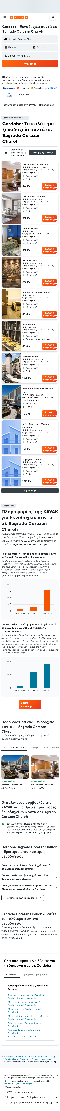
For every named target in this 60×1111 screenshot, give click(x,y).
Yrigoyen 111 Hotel (32, 459)
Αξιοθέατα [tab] (11, 974)
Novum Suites (30, 228)
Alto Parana (28, 324)
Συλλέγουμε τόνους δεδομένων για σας (26, 1097)
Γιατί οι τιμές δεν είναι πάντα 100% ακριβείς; (28, 1102)
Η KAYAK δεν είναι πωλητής (19, 1092)
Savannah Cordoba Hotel (36, 292)
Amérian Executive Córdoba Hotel (37, 390)
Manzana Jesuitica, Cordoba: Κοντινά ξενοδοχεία (24, 1010)
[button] (5, 17)
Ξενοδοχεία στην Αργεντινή (16, 1059)
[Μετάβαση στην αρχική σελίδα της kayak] (19, 17)
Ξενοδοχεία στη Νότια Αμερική (42, 1056)
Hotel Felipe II (29, 260)
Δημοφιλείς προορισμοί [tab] (34, 974)
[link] (30, 704)
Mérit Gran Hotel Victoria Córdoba (36, 425)
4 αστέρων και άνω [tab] (14, 747)
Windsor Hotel (30, 356)
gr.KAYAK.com (7, 1056)
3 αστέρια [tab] (34, 747)
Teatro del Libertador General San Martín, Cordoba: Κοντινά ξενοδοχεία (26, 996)
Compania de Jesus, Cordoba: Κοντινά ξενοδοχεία (25, 1031)
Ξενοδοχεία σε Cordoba (41, 1059)
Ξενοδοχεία (21, 1056)
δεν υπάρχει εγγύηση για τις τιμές (18, 1083)
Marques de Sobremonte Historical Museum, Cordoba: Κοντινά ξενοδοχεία (28, 1017)
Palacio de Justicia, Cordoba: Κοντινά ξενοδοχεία (24, 1024)
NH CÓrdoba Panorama (35, 164)
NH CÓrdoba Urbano (33, 196)
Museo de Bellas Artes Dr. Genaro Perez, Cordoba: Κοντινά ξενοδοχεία (26, 1003)
